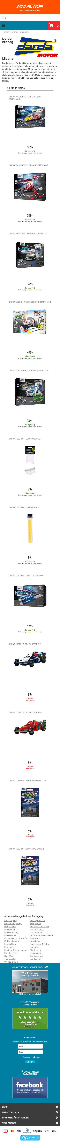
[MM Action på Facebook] (30, 1087)
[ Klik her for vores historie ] (30, 994)
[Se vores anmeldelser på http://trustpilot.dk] (30, 1018)
